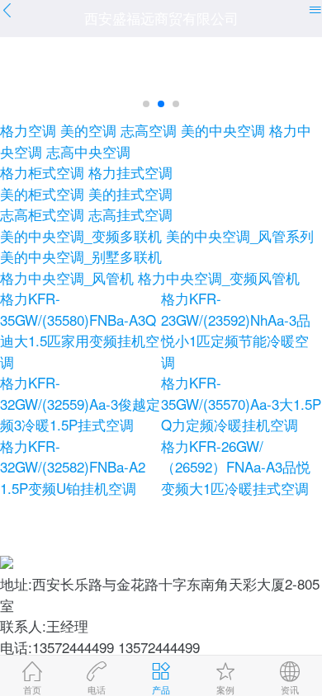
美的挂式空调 (130, 193)
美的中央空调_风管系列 (240, 235)
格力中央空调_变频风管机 (219, 277)
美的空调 (88, 130)
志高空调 (149, 130)
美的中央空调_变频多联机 (81, 235)
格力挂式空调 (130, 172)
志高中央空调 (88, 151)
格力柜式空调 (42, 172)
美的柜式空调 (42, 193)
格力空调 (28, 130)
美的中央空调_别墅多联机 (81, 256)
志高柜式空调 (42, 214)
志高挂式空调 (130, 214)
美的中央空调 (223, 130)
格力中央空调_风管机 (67, 277)
